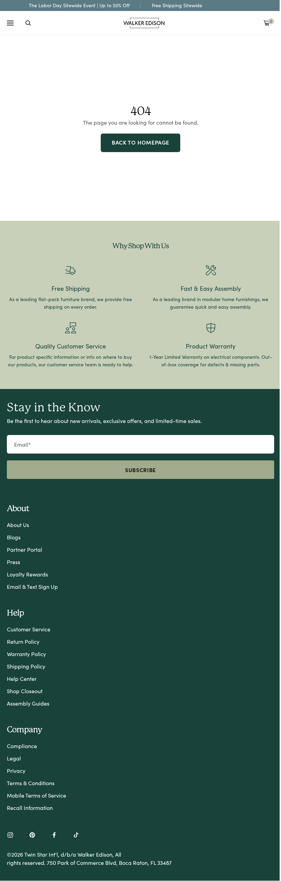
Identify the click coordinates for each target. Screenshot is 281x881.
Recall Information (30, 807)
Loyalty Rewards (27, 574)
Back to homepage (140, 142)
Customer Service (28, 629)
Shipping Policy (26, 666)
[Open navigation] (10, 23)
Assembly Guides (28, 703)
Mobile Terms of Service (36, 795)
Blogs (14, 537)
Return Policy (23, 641)
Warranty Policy (26, 653)
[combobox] (28, 23)
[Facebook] (54, 836)
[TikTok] (76, 836)
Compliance (22, 746)
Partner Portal (24, 549)
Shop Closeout (24, 691)
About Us (18, 524)
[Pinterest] (32, 836)
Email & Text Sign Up (32, 586)
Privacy (16, 770)
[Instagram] (10, 836)
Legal (14, 758)
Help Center (22, 678)
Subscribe (140, 469)
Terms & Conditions (30, 783)
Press (13, 561)
